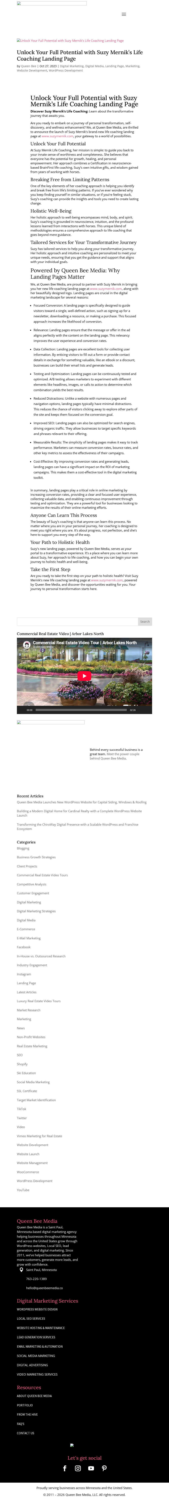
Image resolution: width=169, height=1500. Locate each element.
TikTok (21, 1109)
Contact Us (25, 1433)
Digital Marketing (72, 66)
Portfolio (25, 1405)
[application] (84, 676)
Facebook (24, 947)
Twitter (22, 1118)
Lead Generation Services (36, 1337)
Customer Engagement (33, 893)
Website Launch (28, 1154)
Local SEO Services (31, 1319)
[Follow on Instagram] (78, 1468)
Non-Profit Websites (31, 1037)
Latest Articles (26, 992)
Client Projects (27, 866)
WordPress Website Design (37, 1309)
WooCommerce (28, 1172)
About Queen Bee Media (34, 1396)
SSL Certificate (27, 1091)
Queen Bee (28, 66)
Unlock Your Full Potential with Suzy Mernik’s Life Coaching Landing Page (80, 55)
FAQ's (20, 1424)
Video (21, 1127)
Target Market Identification (36, 1100)
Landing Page (114, 66)
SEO (20, 1055)
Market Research (28, 1010)
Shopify (22, 1064)
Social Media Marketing (33, 1082)
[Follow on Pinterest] (104, 1468)
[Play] (22, 710)
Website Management (32, 1163)
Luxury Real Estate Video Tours (39, 1001)
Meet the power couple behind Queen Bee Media (114, 756)
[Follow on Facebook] (64, 1468)
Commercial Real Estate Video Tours (42, 875)
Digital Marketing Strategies (36, 911)
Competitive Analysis (31, 884)
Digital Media (94, 66)
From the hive (27, 1414)
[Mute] (140, 710)
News (21, 1028)
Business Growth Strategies (36, 857)
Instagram (24, 974)
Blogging (23, 848)
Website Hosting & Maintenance (41, 1328)
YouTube (23, 1190)
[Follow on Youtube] (91, 1468)
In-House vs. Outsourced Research (41, 956)
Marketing (133, 66)
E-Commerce (26, 929)
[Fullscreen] (147, 710)
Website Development (32, 70)
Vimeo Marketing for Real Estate (39, 1136)
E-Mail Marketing (29, 938)
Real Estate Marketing (32, 1046)
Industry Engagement (32, 965)
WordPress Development (66, 70)
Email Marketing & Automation (40, 1346)
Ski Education (26, 1073)
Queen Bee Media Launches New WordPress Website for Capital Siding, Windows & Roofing (82, 802)
